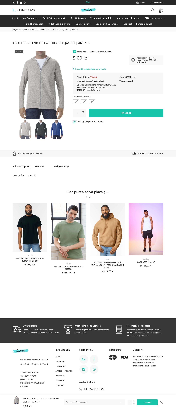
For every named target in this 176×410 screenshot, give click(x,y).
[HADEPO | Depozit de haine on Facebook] (17, 2)
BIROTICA (60, 375)
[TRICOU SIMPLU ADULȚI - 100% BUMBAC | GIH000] (30, 227)
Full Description (21, 166)
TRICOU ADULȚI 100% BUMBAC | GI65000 (69, 267)
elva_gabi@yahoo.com (37, 359)
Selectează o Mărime (82, 96)
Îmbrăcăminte (93, 90)
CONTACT (60, 385)
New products (83, 87)
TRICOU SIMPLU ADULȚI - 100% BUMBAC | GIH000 (30, 259)
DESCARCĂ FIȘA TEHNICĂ (24, 175)
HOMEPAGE (110, 84)
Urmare (126, 113)
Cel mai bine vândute (94, 84)
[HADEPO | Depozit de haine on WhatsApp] (24, 2)
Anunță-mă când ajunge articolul (91, 69)
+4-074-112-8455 (94, 389)
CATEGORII (60, 366)
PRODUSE (60, 361)
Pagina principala (20, 29)
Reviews (39, 166)
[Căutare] (153, 10)
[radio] (76, 101)
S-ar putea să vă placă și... (88, 191)
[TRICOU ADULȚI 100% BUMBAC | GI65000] (68, 231)
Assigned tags (61, 166)
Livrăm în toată (89, 2)
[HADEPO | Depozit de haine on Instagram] (21, 2)
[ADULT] (25, 129)
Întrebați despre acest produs (90, 121)
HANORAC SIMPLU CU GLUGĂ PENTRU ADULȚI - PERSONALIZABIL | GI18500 (107, 265)
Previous (17, 83)
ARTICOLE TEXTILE (64, 371)
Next (64, 83)
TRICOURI (81, 90)
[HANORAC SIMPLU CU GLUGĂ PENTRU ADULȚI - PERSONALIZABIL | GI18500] (107, 229)
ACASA (59, 356)
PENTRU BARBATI (99, 87)
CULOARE (60, 380)
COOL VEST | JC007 (146, 262)
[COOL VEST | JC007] (146, 229)
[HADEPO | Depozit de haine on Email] (14, 2)
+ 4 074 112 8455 (25, 10)
